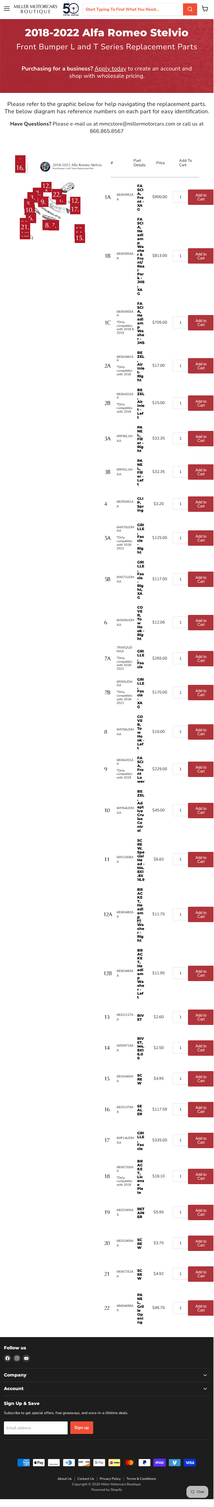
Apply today (110, 69)
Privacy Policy (110, 1478)
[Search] (190, 9)
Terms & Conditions (141, 1478)
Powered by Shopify (106, 1489)
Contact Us (85, 1478)
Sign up (81, 1428)
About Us (65, 1478)
